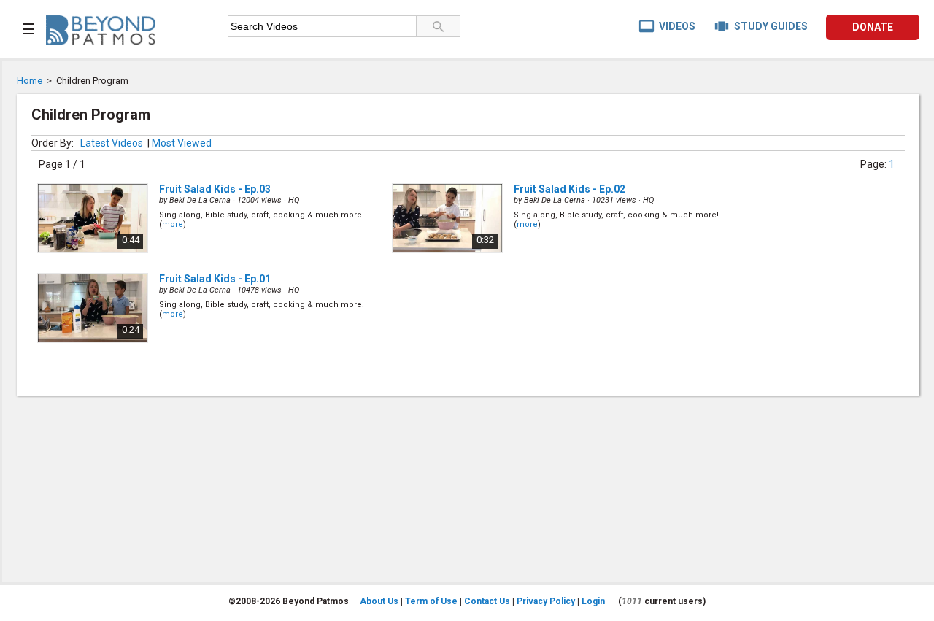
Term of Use (431, 601)
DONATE (872, 27)
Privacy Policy (546, 601)
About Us (379, 601)
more (172, 224)
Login (593, 601)
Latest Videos (111, 143)
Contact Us (487, 601)
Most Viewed (182, 143)
